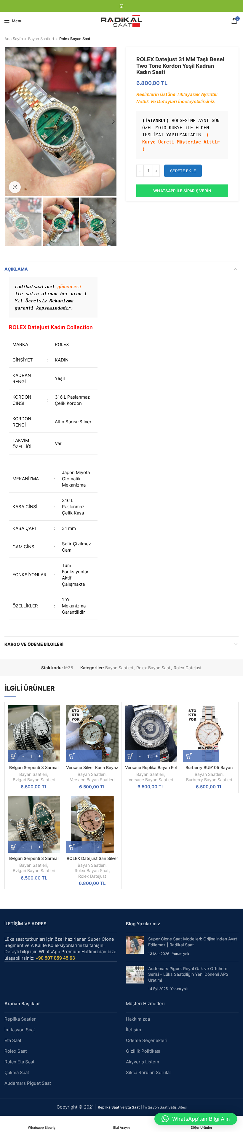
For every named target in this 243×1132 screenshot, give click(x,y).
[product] (34, 733)
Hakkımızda (138, 1019)
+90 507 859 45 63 (55, 957)
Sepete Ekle (183, 170)
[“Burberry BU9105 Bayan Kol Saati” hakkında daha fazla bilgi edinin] (201, 756)
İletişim (133, 1029)
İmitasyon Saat (19, 1029)
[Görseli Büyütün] (15, 187)
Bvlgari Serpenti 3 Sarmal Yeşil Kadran (33, 861)
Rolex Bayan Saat (74, 38)
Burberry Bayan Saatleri (209, 779)
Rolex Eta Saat (19, 1062)
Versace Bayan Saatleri (92, 779)
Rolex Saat (15, 1051)
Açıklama (16, 268)
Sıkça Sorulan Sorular (148, 1072)
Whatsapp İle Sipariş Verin (182, 190)
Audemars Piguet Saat (27, 1083)
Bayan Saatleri (41, 38)
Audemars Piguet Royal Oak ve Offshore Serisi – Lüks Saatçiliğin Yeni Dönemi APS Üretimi (188, 974)
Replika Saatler (20, 1019)
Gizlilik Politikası (143, 1051)
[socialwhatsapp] (121, 6)
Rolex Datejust (188, 667)
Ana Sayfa (13, 38)
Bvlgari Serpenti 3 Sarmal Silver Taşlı (33, 770)
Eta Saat (12, 1040)
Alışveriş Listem (142, 1062)
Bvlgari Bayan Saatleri (34, 779)
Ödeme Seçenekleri (146, 1040)
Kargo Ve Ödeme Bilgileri (33, 644)
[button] (195, 1119)
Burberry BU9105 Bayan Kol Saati (209, 770)
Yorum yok (180, 953)
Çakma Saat (16, 1072)
